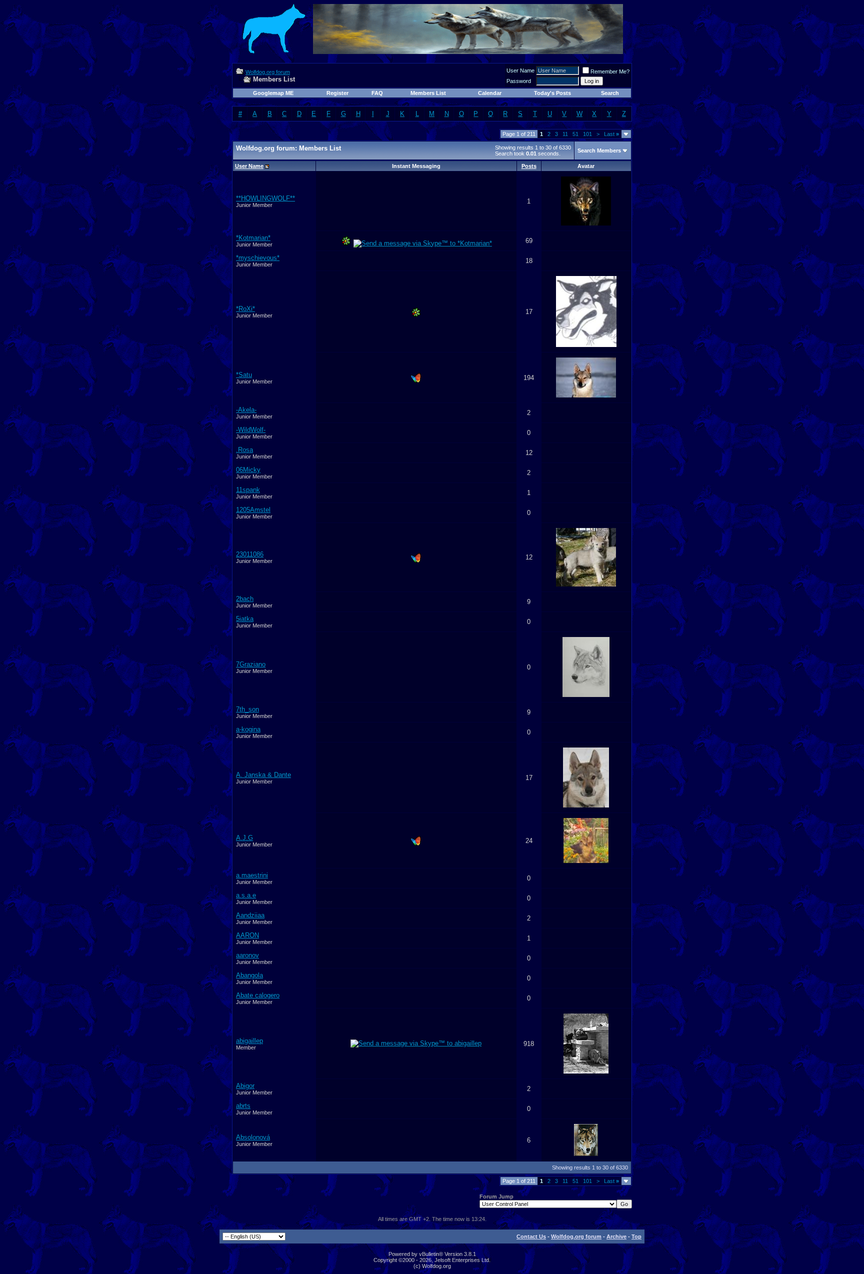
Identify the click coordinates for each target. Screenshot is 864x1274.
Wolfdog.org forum (268, 72)
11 (565, 134)
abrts (243, 1106)
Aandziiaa (250, 915)
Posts (529, 166)
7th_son (247, 709)
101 (587, 134)
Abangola (249, 975)
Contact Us (531, 1237)
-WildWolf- (251, 430)
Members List (428, 93)
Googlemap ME (273, 93)
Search (610, 93)
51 (575, 134)
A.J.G (244, 838)
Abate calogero (258, 995)
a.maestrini (252, 875)
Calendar (490, 93)
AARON (247, 935)
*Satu (244, 374)
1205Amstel (253, 510)
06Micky (248, 470)
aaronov (247, 955)
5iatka (245, 618)
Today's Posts (552, 93)
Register (337, 93)
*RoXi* (245, 308)
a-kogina (248, 729)
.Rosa (244, 450)
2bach (245, 598)
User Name (520, 71)
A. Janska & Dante (263, 774)
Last (611, 134)
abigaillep (249, 1040)
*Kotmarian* (253, 238)
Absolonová (253, 1137)
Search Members (599, 151)
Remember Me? (610, 71)
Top (637, 1237)
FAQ (377, 93)
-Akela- (246, 410)
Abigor (245, 1086)
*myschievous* (258, 258)
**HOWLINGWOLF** (265, 198)
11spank (248, 490)
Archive (616, 1237)
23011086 (250, 554)
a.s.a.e (246, 895)
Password (518, 81)
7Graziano (251, 664)
